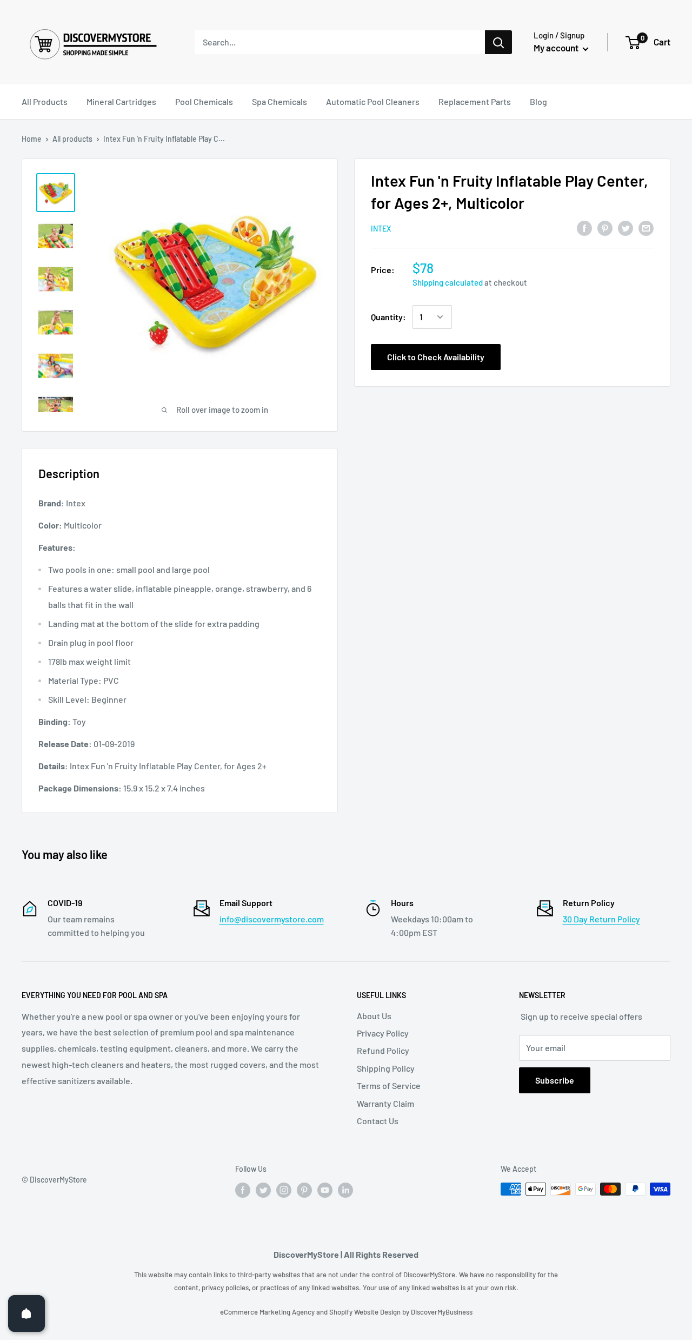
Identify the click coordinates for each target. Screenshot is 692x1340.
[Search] (498, 42)
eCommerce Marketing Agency (268, 1312)
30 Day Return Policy (601, 919)
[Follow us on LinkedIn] (345, 1190)
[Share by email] (646, 227)
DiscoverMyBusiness (442, 1312)
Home (32, 138)
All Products (45, 101)
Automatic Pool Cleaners (373, 101)
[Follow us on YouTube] (324, 1190)
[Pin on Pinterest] (605, 227)
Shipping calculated (447, 282)
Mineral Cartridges (121, 101)
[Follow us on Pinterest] (304, 1190)
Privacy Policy (383, 1033)
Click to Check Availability (435, 357)
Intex (381, 228)
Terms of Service (389, 1085)
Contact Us (377, 1120)
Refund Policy (383, 1050)
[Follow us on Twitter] (263, 1190)
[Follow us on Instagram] (283, 1190)
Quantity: (388, 317)
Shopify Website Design (365, 1312)
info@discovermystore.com (271, 919)
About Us (374, 1016)
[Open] (26, 1313)
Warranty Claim (385, 1103)
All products (72, 138)
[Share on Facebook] (584, 227)
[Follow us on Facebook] (242, 1190)
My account (557, 47)
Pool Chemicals (204, 101)
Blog (538, 101)
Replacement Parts (474, 101)
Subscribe (554, 1080)
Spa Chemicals (279, 101)
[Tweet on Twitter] (625, 227)
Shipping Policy (386, 1068)
